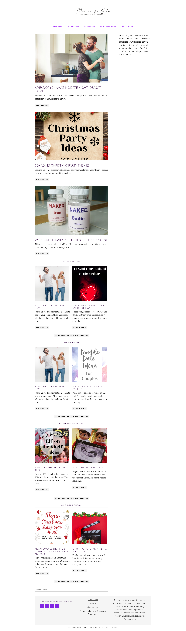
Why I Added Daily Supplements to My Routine (71, 239)
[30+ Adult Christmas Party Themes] (71, 136)
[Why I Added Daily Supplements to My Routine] (71, 210)
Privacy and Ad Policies (108, 628)
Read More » (42, 105)
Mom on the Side (93, 11)
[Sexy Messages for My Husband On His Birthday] (90, 284)
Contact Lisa (92, 607)
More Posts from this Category (71, 336)
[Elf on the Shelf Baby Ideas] (90, 446)
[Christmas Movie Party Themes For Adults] (90, 527)
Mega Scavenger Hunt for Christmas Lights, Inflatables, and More (51, 551)
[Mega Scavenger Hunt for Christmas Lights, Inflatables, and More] (53, 527)
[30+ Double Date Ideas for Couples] (90, 365)
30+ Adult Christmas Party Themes (62, 165)
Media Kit (93, 603)
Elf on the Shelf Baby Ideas (87, 467)
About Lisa (93, 599)
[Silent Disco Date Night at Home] (53, 284)
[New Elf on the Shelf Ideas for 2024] (53, 446)
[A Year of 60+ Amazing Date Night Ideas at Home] (71, 58)
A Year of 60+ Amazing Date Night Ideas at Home (68, 89)
